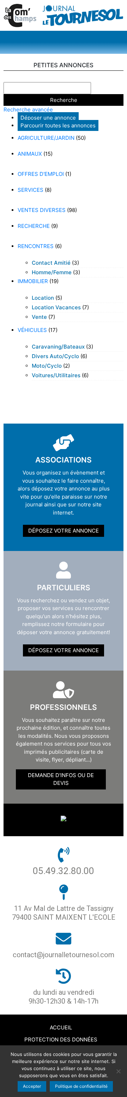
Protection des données (60, 1039)
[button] (63, 42)
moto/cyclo (47, 365)
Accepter (32, 1086)
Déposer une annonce (48, 117)
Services (30, 189)
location (43, 297)
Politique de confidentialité (81, 1086)
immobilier (33, 281)
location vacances (56, 307)
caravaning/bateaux (58, 346)
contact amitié (51, 262)
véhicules (32, 330)
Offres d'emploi (41, 174)
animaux (30, 153)
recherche (34, 226)
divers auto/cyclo (55, 356)
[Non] (118, 1071)
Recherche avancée (28, 109)
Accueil (61, 1027)
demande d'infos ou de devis (61, 779)
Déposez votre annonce (63, 530)
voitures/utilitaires (56, 375)
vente (39, 317)
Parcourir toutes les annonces (58, 125)
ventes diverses (42, 210)
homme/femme (52, 272)
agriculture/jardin (46, 137)
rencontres (36, 246)
